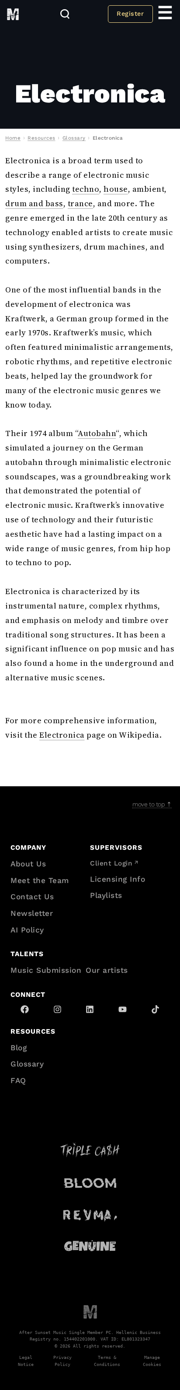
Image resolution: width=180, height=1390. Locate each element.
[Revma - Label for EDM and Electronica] (90, 1214)
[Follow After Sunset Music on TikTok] (155, 1009)
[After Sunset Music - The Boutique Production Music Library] (90, 1311)
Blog (18, 1047)
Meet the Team (39, 880)
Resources (41, 138)
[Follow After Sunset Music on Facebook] (25, 1009)
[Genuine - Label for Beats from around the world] (89, 1246)
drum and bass (34, 203)
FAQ (18, 1080)
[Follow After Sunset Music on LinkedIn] (90, 1009)
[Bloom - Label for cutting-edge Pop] (90, 1182)
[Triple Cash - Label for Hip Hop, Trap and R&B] (90, 1150)
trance (80, 203)
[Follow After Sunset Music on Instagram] (57, 1009)
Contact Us (32, 896)
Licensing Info (117, 879)
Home (13, 138)
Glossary (74, 138)
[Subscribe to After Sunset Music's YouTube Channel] (122, 1009)
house (116, 188)
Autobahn (97, 433)
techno (85, 188)
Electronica (62, 734)
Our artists (107, 970)
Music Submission (45, 970)
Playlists (106, 895)
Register (130, 13)
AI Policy (27, 929)
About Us (28, 863)
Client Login (111, 863)
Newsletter (31, 913)
